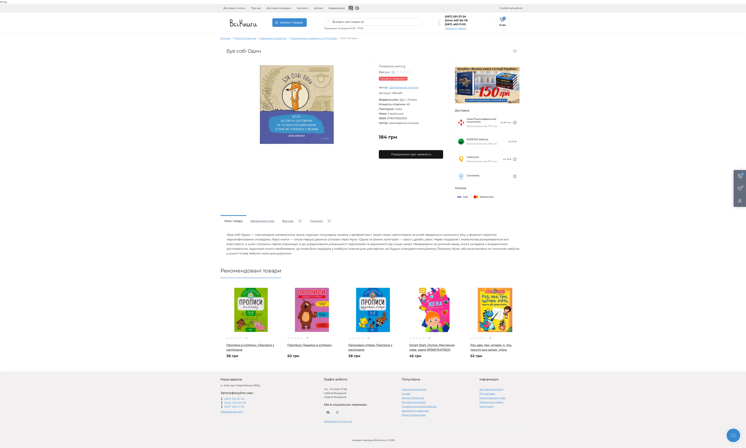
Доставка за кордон (279, 8)
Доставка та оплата (491, 389)
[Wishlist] (276, 295)
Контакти (302, 8)
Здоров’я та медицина (415, 410)
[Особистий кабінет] (740, 201)
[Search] (328, 22)
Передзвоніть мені (231, 411)
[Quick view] (276, 288)
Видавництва (337, 8)
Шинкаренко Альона (403, 87)
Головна (225, 38)
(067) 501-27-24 (455, 16)
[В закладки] (514, 51)
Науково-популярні (414, 402)
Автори (318, 8)
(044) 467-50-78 (456, 20)
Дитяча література (245, 38)
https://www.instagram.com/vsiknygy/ (337, 412)
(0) (393, 72)
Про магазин (487, 393)
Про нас (256, 8)
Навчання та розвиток (273, 38)
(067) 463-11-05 (455, 24)
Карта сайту (486, 406)
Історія (406, 393)
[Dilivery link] (514, 122)
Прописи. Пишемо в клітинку (309, 345)
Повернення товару (491, 402)
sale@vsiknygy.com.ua (338, 421)
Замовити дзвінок (455, 28)
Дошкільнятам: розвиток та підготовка (313, 38)
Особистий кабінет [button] (511, 8)
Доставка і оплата (234, 8)
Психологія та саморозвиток (419, 406)
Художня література (414, 389)
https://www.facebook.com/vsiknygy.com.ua (328, 412)
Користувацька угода (492, 397)
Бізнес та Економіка (414, 414)
